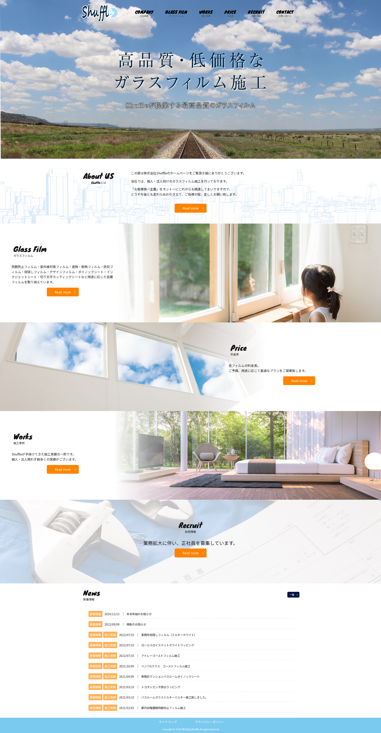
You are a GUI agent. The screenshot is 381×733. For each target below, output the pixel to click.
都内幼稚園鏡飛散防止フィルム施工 (163, 708)
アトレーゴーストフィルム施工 (160, 655)
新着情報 (95, 614)
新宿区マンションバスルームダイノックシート (170, 676)
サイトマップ (168, 722)
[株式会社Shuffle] (99, 20)
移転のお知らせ (136, 624)
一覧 (291, 595)
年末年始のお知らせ (139, 614)
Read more (191, 208)
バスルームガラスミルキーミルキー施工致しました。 (174, 697)
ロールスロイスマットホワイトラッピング (167, 645)
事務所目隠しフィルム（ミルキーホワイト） (169, 635)
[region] (190, 79)
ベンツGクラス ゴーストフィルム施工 (165, 666)
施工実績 (110, 635)
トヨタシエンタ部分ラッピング (160, 687)
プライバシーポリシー (210, 722)
